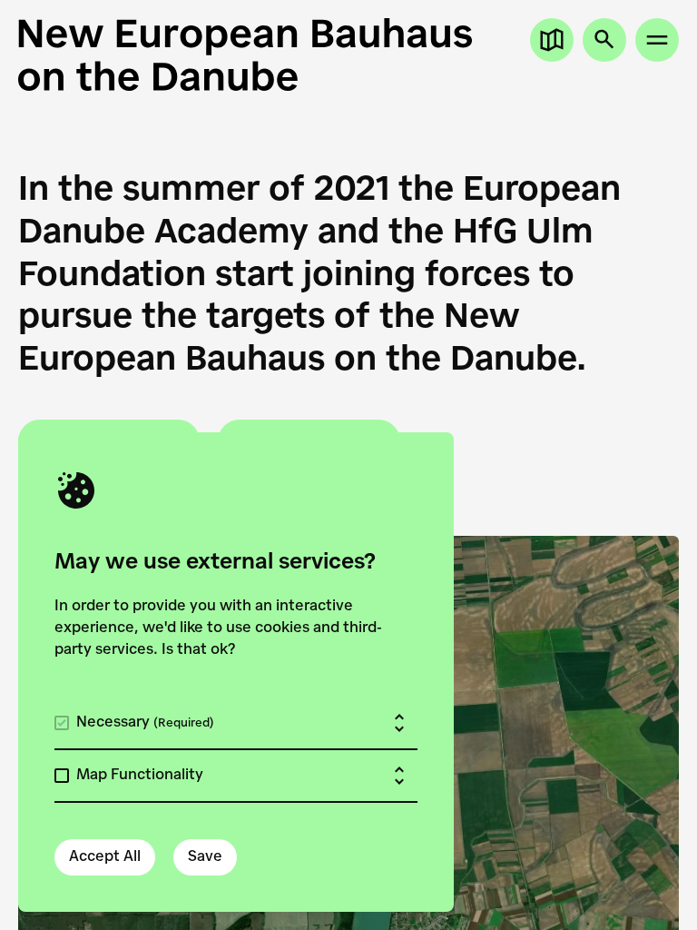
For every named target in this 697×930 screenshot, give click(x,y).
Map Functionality (139, 775)
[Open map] (552, 40)
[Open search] (604, 40)
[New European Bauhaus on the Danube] (348, 54)
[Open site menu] (657, 40)
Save (205, 857)
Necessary (145, 723)
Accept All (105, 857)
